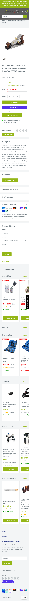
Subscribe (7, 563)
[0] (26, 12)
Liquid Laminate (7, 297)
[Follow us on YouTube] (12, 578)
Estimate (6, 254)
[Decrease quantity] (9, 96)
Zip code (4, 244)
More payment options (14, 111)
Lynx (4, 499)
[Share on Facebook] (17, 130)
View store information (10, 125)
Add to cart (14, 102)
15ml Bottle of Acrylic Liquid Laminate (9, 300)
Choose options (11, 318)
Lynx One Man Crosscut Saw (9, 502)
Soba (3, 75)
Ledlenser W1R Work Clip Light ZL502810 (9, 405)
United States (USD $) (7, 570)
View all (25, 276)
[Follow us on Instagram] (9, 578)
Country (4, 229)
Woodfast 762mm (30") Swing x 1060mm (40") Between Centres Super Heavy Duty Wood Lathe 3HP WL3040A (9, 453)
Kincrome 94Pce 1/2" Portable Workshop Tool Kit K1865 (10, 360)
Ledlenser (6, 402)
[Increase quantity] (17, 96)
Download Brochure (9, 180)
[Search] (25, 16)
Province (4, 237)
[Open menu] (2, 11)
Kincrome (5, 356)
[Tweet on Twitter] (23, 130)
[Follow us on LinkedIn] (18, 578)
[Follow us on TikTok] (15, 578)
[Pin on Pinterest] (20, 130)
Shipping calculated (12, 85)
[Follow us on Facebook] (3, 578)
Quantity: (4, 96)
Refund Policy (5, 261)
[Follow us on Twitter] (6, 578)
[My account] (23, 11)
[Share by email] (26, 130)
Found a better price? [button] (12, 115)
